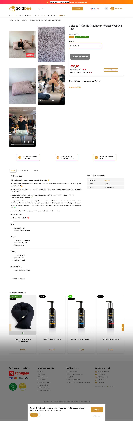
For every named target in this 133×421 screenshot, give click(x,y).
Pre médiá (69, 377)
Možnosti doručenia (111, 70)
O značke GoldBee (72, 371)
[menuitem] (13, 15)
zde (59, 410)
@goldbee (101, 382)
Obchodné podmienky (73, 379)
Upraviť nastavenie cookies (83, 401)
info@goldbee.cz (103, 371)
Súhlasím (97, 410)
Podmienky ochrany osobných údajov (78, 382)
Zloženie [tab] (35, 170)
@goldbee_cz (102, 379)
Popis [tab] (13, 170)
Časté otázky (42, 379)
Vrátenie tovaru (43, 377)
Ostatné (107, 180)
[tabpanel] (22, 324)
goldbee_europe (103, 377)
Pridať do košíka (80, 57)
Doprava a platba (43, 385)
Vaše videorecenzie (44, 390)
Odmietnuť (97, 416)
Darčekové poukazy (44, 382)
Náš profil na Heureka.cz (74, 374)
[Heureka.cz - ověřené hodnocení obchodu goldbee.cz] (21, 386)
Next (123, 327)
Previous (10, 327)
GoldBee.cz (101, 374)
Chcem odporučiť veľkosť (92, 81)
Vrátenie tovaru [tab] (23, 170)
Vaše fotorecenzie (44, 388)
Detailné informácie (75, 87)
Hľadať (77, 8)
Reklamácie (41, 374)
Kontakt (40, 371)
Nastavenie (34, 415)
